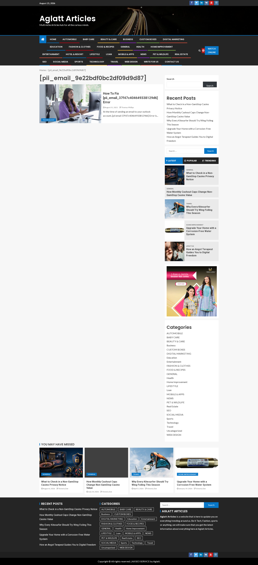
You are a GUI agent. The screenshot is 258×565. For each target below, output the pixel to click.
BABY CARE (88, 39)
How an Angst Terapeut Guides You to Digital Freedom (199, 252)
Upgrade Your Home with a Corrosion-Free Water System (201, 231)
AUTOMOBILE (69, 39)
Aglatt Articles (67, 18)
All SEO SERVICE (141, 561)
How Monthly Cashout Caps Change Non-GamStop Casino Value (103, 485)
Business (128, 39)
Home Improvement (162, 46)
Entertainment (50, 54)
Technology (96, 61)
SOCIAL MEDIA (60, 61)
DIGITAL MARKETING (173, 39)
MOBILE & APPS (126, 54)
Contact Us (172, 61)
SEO (44, 61)
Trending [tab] (210, 160)
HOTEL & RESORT (74, 54)
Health (140, 46)
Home (53, 39)
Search (170, 78)
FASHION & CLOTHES (79, 46)
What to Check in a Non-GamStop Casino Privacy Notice (200, 176)
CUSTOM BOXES (147, 39)
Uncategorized (174, 430)
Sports (79, 61)
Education (56, 46)
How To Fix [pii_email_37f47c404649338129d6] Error (130, 98)
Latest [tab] (172, 160)
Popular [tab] (192, 160)
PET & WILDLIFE (160, 54)
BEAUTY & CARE (109, 39)
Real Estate (181, 54)
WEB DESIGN (131, 61)
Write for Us (151, 61)
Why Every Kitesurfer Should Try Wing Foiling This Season (199, 210)
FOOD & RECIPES (105, 46)
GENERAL (125, 46)
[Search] (199, 50)
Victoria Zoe (63, 488)
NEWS (143, 54)
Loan (109, 54)
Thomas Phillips (127, 107)
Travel (114, 61)
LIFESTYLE (95, 54)
